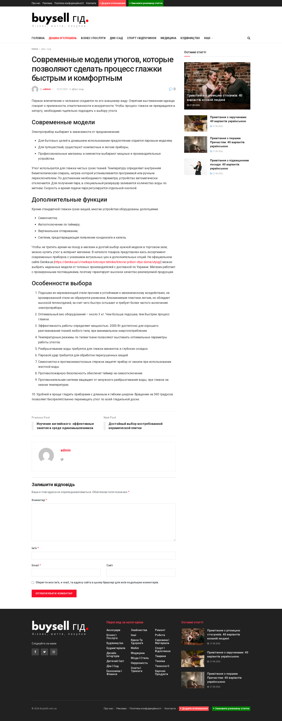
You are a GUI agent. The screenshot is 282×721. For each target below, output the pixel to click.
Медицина (168, 38)
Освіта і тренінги (136, 669)
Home (35, 49)
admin (47, 89)
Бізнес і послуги (93, 38)
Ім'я (35, 548)
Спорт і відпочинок (141, 38)
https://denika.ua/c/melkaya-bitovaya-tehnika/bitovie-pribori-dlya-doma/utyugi (108, 262)
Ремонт (160, 630)
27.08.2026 (194, 105)
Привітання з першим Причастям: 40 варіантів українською (227, 142)
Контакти (91, 3)
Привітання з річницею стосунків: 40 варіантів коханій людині (223, 634)
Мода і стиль (140, 658)
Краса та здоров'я (137, 641)
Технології (162, 666)
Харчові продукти (161, 673)
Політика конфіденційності (69, 3)
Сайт (109, 565)
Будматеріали (115, 648)
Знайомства (139, 630)
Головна (38, 38)
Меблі (135, 648)
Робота (160, 635)
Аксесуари (113, 630)
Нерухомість (139, 663)
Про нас (36, 3)
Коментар (39, 500)
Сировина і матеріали (162, 641)
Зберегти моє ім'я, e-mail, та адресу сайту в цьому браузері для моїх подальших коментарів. (97, 582)
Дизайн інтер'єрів (112, 655)
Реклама (47, 3)
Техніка (160, 661)
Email (36, 565)
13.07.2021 (62, 89)
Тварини (160, 656)
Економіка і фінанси (114, 673)
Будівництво (190, 38)
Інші (133, 635)
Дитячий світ (115, 661)
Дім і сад (116, 38)
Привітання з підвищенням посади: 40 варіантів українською (229, 164)
